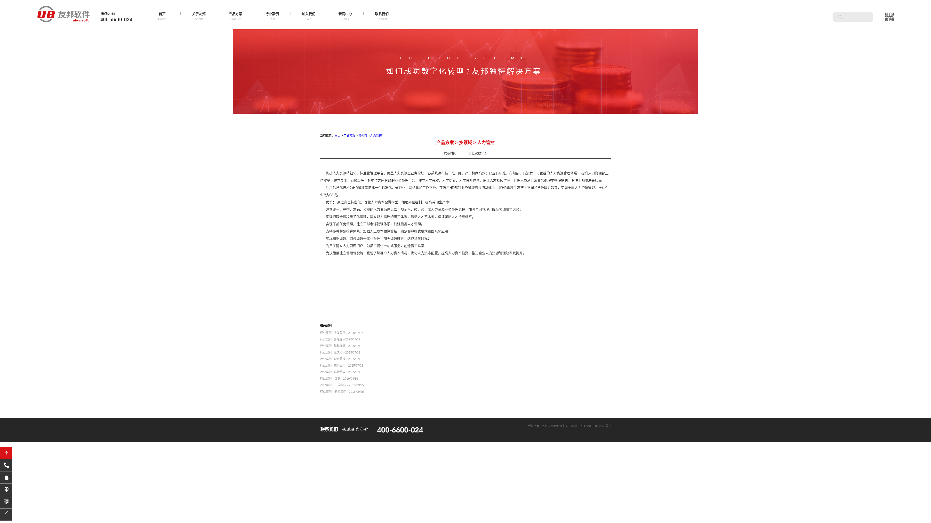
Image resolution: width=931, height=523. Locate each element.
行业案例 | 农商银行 (332, 365)
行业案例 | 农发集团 (332, 333)
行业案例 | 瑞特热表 (332, 372)
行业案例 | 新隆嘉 (331, 339)
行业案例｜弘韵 (330, 378)
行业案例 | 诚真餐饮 (332, 359)
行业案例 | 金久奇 (331, 352)
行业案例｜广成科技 (333, 385)
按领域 (362, 135)
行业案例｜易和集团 (333, 391)
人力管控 (376, 135)
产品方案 (349, 135)
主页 (337, 135)
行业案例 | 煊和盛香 (332, 346)
